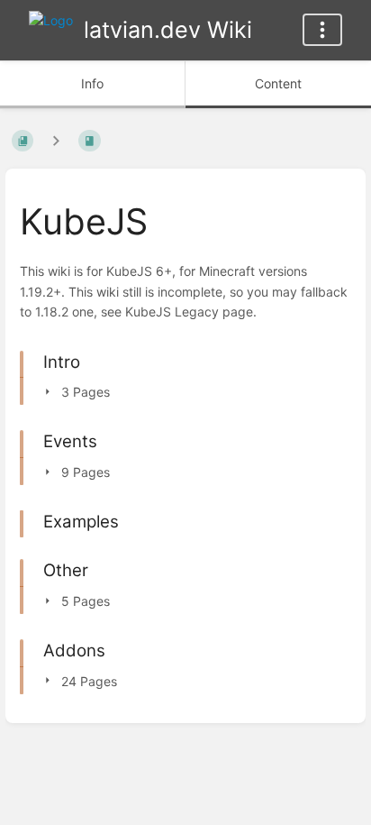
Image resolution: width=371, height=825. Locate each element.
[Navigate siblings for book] (56, 140)
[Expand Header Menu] (322, 30)
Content (278, 83)
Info (92, 83)
